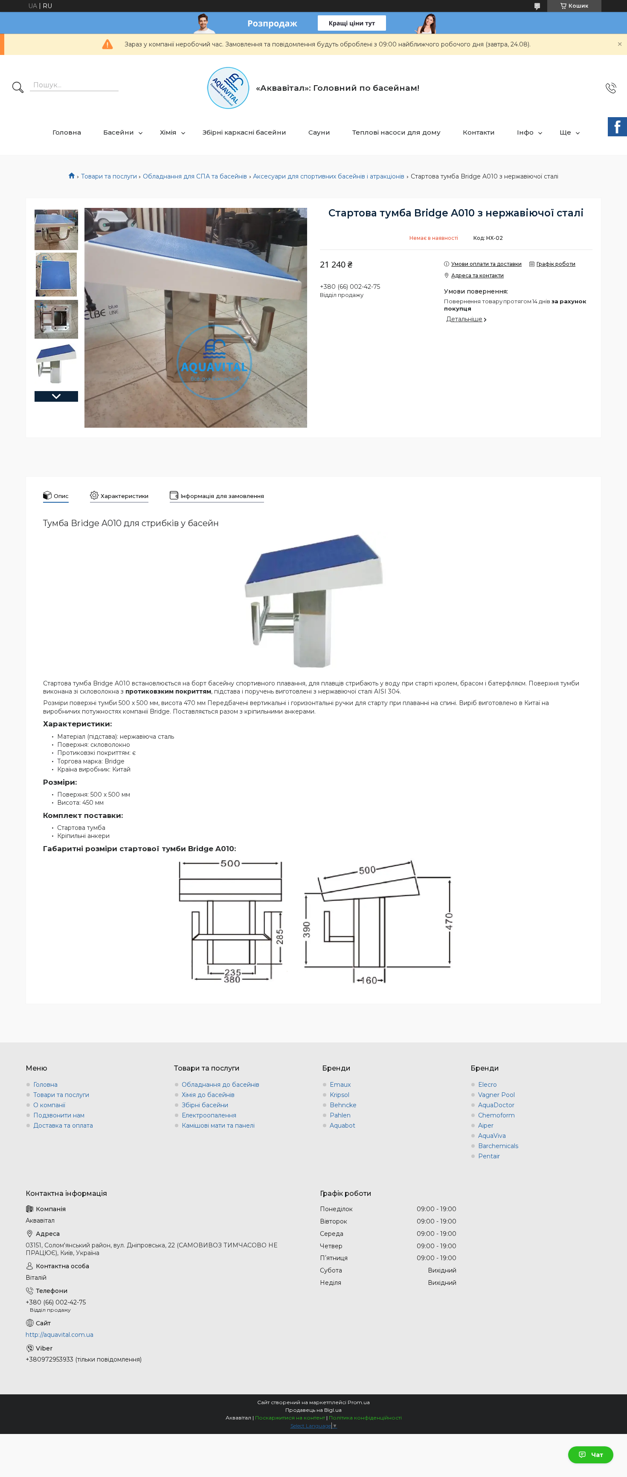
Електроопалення (209, 1115)
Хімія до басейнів (208, 1095)
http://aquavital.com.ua (59, 1335)
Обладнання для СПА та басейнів (195, 176)
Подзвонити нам (58, 1115)
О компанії (49, 1105)
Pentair (489, 1156)
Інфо (525, 132)
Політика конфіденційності (365, 1417)
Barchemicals (498, 1146)
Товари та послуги (109, 176)
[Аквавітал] (228, 88)
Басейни (118, 132)
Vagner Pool (496, 1095)
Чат (597, 1455)
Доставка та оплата (63, 1125)
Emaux (340, 1084)
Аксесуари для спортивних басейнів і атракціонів (328, 176)
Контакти (479, 132)
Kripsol (339, 1095)
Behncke (343, 1105)
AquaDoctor (496, 1105)
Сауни (319, 132)
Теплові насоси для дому (396, 132)
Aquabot (342, 1125)
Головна (66, 132)
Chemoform (496, 1115)
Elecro (487, 1084)
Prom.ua (359, 1402)
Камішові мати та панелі (218, 1125)
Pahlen (340, 1115)
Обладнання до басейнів (220, 1084)
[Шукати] (18, 88)
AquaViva (492, 1136)
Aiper (485, 1125)
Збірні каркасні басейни (244, 132)
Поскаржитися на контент (290, 1417)
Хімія (168, 132)
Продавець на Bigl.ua (313, 1410)
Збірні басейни (205, 1105)
